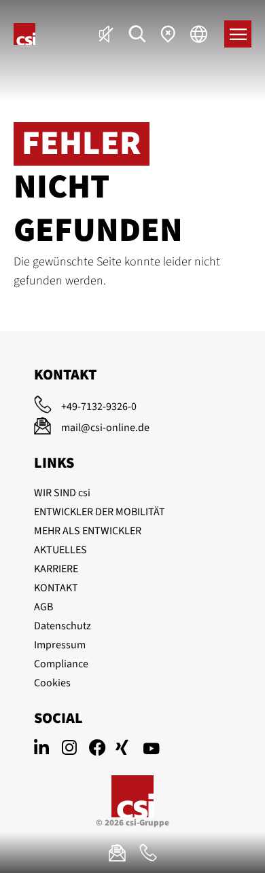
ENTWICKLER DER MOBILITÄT (99, 511)
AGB (43, 606)
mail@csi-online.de (105, 427)
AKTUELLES (60, 549)
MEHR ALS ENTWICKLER (87, 530)
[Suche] (137, 34)
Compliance (61, 663)
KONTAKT (56, 587)
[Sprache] (198, 34)
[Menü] (237, 34)
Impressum (60, 644)
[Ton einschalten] (107, 34)
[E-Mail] (117, 852)
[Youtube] (156, 749)
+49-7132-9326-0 (99, 406)
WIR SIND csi (62, 492)
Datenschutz (62, 625)
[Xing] (129, 749)
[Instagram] (74, 749)
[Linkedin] (47, 749)
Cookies (52, 682)
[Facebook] (102, 749)
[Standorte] (168, 34)
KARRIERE (56, 568)
